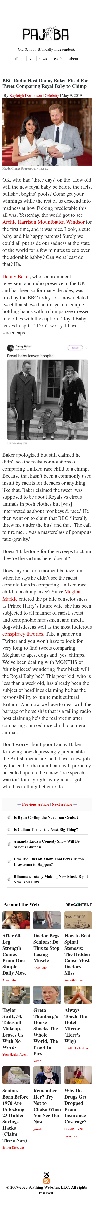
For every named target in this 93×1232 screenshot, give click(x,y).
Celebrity (52, 95)
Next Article (62, 804)
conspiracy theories (22, 633)
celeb (58, 58)
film (18, 58)
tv (30, 58)
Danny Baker (16, 276)
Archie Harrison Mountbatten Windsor (43, 221)
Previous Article (35, 804)
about (73, 58)
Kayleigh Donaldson (25, 95)
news (43, 58)
